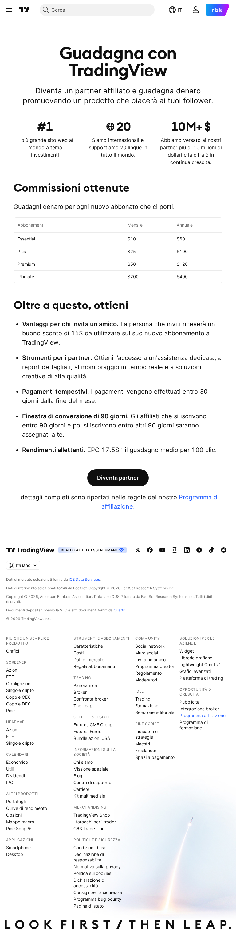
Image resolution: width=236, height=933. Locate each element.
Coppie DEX (18, 703)
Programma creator (154, 666)
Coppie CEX (18, 697)
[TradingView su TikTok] (211, 550)
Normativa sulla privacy (97, 866)
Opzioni (14, 815)
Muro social (146, 652)
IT (180, 10)
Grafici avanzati (195, 671)
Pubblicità (189, 702)
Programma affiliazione (202, 715)
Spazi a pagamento (155, 757)
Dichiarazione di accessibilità (89, 882)
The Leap (82, 705)
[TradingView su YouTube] (162, 550)
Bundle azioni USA (91, 738)
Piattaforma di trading (201, 678)
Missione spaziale (90, 768)
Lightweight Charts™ (199, 664)
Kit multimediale (89, 795)
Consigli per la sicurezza (97, 892)
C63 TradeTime (88, 828)
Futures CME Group (92, 724)
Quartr (119, 610)
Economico (17, 762)
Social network (150, 646)
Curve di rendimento (26, 808)
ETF (10, 676)
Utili (10, 768)
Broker (80, 692)
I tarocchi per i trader (94, 821)
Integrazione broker (199, 708)
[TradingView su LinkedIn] (187, 550)
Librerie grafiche (195, 657)
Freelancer (145, 750)
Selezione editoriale (154, 712)
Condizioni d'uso (89, 847)
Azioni (12, 670)
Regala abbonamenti (94, 666)
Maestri (142, 743)
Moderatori (146, 679)
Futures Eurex (87, 731)
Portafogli (16, 801)
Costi (78, 652)
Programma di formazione (193, 725)
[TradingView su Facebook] (150, 550)
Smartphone (18, 847)
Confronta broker (90, 698)
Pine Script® (18, 828)
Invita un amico (150, 659)
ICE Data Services (84, 579)
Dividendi (15, 775)
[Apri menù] (9, 10)
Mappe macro (20, 821)
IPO (10, 782)
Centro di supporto (92, 782)
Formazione (146, 705)
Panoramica (85, 685)
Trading (143, 698)
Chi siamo (83, 762)
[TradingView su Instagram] (174, 550)
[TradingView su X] (137, 550)
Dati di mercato (88, 659)
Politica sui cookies (92, 873)
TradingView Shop (91, 815)
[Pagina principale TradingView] (24, 10)
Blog (77, 775)
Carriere (81, 789)
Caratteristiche (88, 646)
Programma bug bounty (97, 899)
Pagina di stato (88, 905)
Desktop (14, 854)
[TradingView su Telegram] (199, 550)
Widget (186, 651)
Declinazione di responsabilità (88, 857)
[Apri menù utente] (196, 10)
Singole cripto (20, 690)
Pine (10, 710)
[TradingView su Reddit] (223, 550)
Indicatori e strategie (146, 734)
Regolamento (148, 673)
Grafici (12, 651)
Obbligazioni (18, 683)
